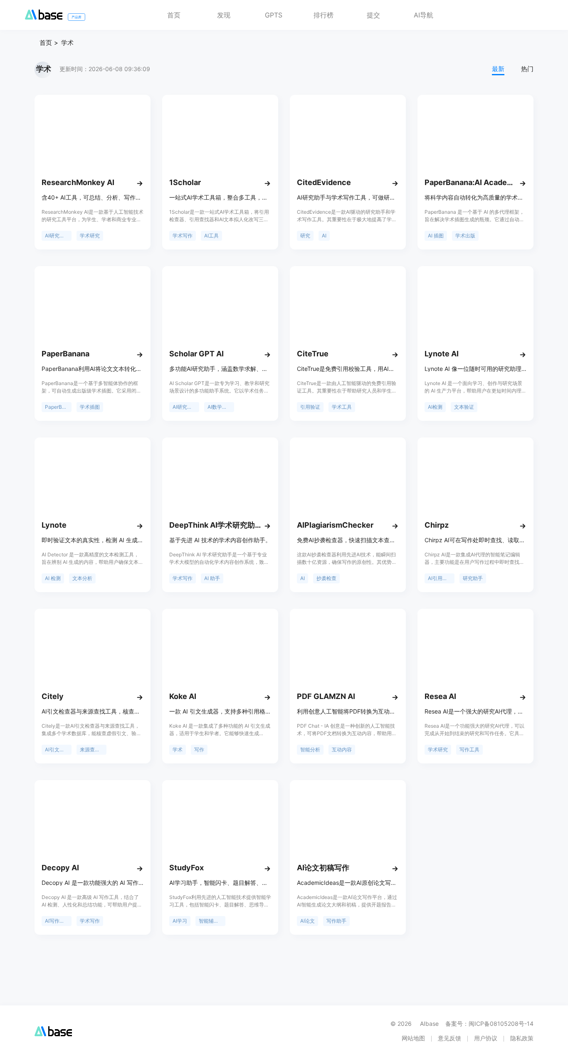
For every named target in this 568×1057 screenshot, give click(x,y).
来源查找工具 (93, 749)
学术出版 (465, 235)
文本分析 (82, 578)
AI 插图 (436, 235)
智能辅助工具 (212, 921)
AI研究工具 (57, 235)
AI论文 (307, 921)
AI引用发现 (440, 578)
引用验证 (310, 407)
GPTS (273, 15)
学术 (67, 43)
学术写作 (183, 235)
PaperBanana (58, 407)
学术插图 (90, 407)
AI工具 (211, 235)
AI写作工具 (57, 921)
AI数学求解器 (220, 407)
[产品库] (43, 17)
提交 (373, 15)
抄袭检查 (326, 578)
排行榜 (323, 15)
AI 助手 (212, 578)
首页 (173, 15)
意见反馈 (449, 1038)
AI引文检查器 (58, 749)
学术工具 (342, 407)
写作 (199, 749)
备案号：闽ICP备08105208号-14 (489, 1023)
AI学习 (180, 921)
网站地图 (413, 1038)
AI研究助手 (185, 407)
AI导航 (423, 15)
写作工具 (469, 749)
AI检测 (435, 407)
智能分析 (310, 749)
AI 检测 (53, 578)
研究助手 (473, 578)
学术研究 (90, 235)
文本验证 (464, 407)
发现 (223, 15)
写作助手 (336, 921)
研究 (305, 235)
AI (324, 235)
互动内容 (342, 749)
